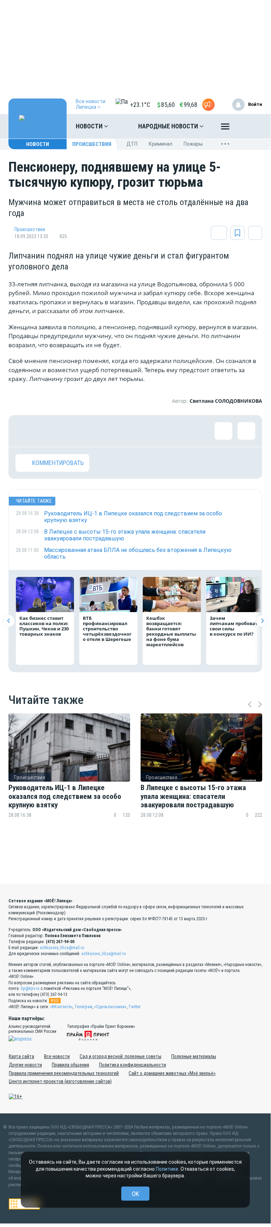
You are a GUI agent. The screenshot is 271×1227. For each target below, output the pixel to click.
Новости (90, 126)
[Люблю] (70, 431)
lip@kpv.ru (30, 988)
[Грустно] (116, 431)
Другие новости (25, 1065)
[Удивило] (93, 431)
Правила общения (70, 1065)
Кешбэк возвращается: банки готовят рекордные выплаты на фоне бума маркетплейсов (171, 631)
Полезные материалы (193, 1056)
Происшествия (91, 144)
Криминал (160, 144)
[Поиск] (250, 126)
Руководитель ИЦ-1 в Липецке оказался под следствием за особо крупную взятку (64, 796)
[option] (69, 779)
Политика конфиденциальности (132, 1065)
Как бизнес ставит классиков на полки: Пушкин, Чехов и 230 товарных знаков (44, 626)
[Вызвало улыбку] (47, 431)
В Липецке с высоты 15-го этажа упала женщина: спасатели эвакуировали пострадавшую (193, 796)
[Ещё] (225, 128)
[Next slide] (262, 621)
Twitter (134, 1006)
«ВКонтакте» (61, 1006)
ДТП (132, 144)
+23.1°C (140, 104)
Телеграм (83, 1006)
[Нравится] (24, 431)
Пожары (193, 144)
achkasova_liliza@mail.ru (62, 947)
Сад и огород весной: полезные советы (120, 1056)
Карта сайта (21, 1056)
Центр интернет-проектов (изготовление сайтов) (60, 1081)
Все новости (57, 1056)
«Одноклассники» (110, 1006)
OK (135, 1194)
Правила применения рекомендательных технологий (64, 1073)
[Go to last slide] (8, 621)
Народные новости (168, 126)
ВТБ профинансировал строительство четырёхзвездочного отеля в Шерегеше (107, 628)
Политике (167, 1169)
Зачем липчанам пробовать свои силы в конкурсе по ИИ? (235, 626)
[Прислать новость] (208, 104)
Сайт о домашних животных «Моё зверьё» (172, 1073)
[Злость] (139, 431)
